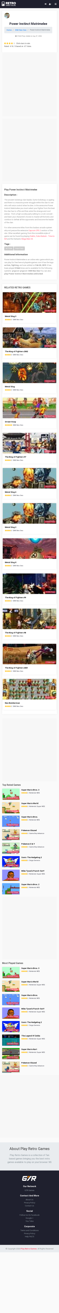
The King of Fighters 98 (15, 633)
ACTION (9, 248)
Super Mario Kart (29, 1049)
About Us (29, 1200)
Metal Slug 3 (10, 316)
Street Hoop (10, 422)
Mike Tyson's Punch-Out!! (32, 871)
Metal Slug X (10, 562)
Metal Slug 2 (10, 527)
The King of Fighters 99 (15, 597)
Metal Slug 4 (10, 492)
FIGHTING (19, 248)
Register (50, 4)
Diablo (32, 236)
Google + (29, 1218)
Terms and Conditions (29, 1230)
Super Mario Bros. (29, 817)
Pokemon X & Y (28, 844)
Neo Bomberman (12, 703)
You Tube (30, 1221)
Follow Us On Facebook (30, 1215)
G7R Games (29, 1190)
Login (45, 4)
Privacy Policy (29, 1203)
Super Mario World (29, 803)
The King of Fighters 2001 (16, 668)
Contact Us (29, 1206)
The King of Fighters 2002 (16, 351)
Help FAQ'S (29, 1236)
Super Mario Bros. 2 (30, 884)
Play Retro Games (28, 1249)
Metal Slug (10, 387)
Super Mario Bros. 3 (30, 790)
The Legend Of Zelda (30, 1036)
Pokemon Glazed (29, 830)
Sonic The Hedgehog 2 (31, 857)
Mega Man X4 (27, 239)
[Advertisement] (29, 85)
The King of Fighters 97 (15, 457)
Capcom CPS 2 (34, 230)
